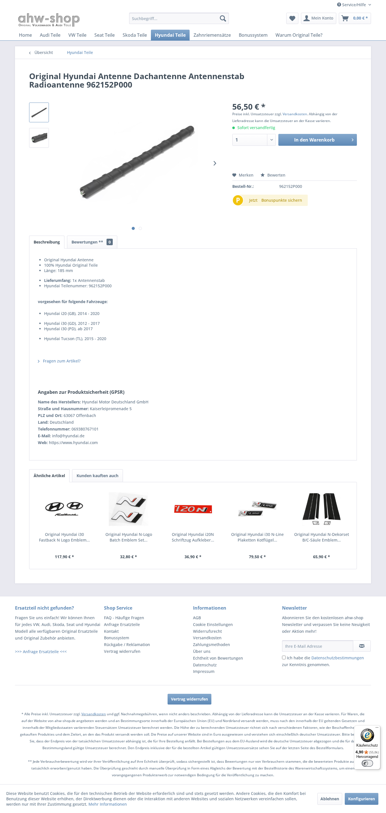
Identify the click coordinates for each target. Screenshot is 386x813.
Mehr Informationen (107, 804)
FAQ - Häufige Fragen (124, 617)
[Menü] (377, 728)
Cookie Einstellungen (213, 624)
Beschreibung (47, 242)
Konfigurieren (361, 798)
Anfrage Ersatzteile (122, 624)
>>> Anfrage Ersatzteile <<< (41, 651)
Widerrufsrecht (207, 631)
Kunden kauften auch (97, 475)
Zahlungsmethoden (211, 644)
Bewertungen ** (91, 242)
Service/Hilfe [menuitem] (354, 4)
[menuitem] (179, 18)
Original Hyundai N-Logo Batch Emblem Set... (128, 537)
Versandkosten (295, 114)
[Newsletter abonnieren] (362, 646)
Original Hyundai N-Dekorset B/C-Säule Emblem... (321, 537)
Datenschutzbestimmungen (337, 657)
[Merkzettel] (292, 18)
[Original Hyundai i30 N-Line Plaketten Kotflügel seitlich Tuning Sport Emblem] (257, 509)
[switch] (367, 763)
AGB (197, 617)
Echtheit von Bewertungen (218, 658)
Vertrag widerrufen (122, 651)
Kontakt (111, 631)
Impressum (203, 671)
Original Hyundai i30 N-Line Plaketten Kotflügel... (257, 537)
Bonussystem (116, 637)
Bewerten (275, 175)
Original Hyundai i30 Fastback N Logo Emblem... (64, 537)
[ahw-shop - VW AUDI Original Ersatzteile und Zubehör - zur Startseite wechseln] (49, 20)
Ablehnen (329, 798)
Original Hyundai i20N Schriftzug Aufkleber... (193, 537)
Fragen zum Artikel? (61, 361)
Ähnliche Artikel (49, 475)
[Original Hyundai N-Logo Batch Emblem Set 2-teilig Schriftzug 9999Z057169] (129, 509)
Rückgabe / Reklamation (127, 644)
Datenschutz (205, 665)
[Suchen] (223, 18)
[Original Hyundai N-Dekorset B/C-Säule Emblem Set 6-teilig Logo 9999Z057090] (322, 509)
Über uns (202, 651)
